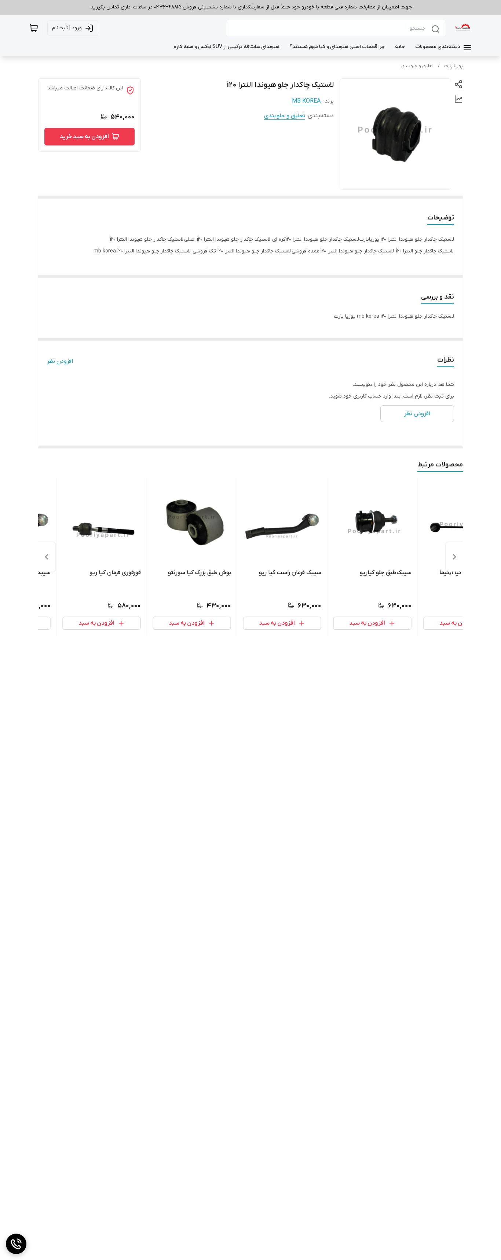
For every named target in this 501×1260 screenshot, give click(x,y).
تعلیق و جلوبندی (417, 66)
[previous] (454, 557)
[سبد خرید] (33, 28)
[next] (46, 557)
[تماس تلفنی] (16, 1244)
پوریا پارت (453, 66)
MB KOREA (306, 101)
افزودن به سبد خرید (84, 136)
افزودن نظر (60, 361)
